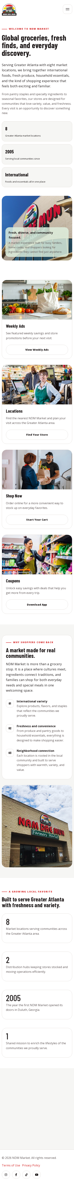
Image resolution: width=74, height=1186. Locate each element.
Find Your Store (37, 434)
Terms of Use (11, 1165)
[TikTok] (26, 1175)
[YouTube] (37, 1175)
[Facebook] (16, 1175)
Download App (37, 604)
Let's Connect (36, 1132)
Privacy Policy (31, 1165)
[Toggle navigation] (67, 9)
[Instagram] (6, 1175)
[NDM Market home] (9, 9)
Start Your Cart (37, 519)
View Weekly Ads (37, 349)
